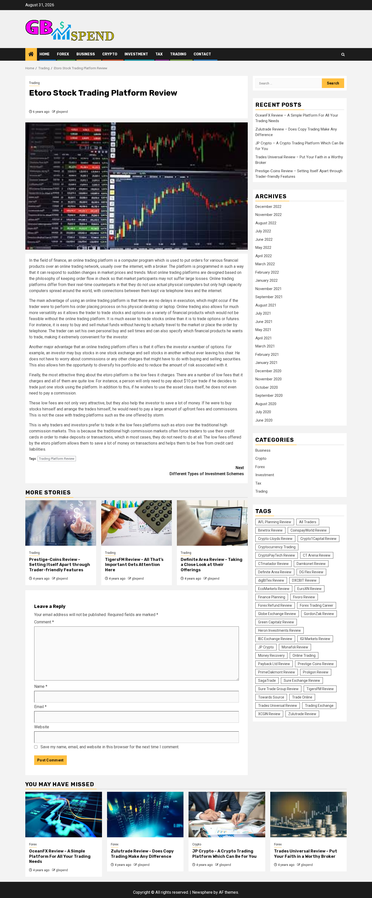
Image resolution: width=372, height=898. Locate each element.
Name (40, 686)
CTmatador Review (273, 563)
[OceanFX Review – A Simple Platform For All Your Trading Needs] (63, 814)
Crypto (109, 54)
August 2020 (265, 403)
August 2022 (265, 223)
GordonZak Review (319, 613)
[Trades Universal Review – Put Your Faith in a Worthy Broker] (308, 814)
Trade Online (302, 697)
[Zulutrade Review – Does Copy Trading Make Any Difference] (145, 814)
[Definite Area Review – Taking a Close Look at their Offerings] (212, 523)
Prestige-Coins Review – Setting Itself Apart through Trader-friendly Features (59, 565)
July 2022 (263, 231)
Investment (136, 54)
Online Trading (304, 655)
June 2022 (264, 239)
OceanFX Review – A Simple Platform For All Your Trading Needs (60, 856)
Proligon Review (315, 672)
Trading (178, 54)
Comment (44, 622)
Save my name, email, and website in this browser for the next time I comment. (109, 746)
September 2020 (269, 395)
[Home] (31, 54)
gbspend (62, 112)
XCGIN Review (269, 714)
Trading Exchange (319, 705)
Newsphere (202, 892)
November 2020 (268, 379)
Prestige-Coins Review (316, 664)
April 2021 (263, 338)
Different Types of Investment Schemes (207, 470)
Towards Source (271, 697)
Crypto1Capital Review (318, 538)
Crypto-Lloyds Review (275, 538)
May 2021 (263, 329)
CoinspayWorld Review (309, 530)
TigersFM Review (320, 689)
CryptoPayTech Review (276, 555)
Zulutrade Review (302, 714)
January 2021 (266, 362)
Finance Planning (271, 597)
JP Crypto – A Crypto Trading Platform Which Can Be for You (224, 854)
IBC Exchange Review (275, 639)
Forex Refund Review (275, 605)
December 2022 (268, 206)
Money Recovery (271, 655)
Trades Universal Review (277, 705)
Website (41, 727)
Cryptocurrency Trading (277, 547)
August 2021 (265, 305)
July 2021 (263, 313)
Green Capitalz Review (276, 622)
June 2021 (264, 321)
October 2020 (266, 387)
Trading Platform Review (56, 459)
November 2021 (268, 288)
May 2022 (263, 247)
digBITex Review (271, 580)
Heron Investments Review (279, 630)
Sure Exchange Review (302, 680)
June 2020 (264, 420)
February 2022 (267, 272)
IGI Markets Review (315, 639)
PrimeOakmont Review (276, 672)
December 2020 (268, 370)
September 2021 (269, 296)
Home (44, 54)
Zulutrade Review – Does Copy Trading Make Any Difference (142, 854)
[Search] (343, 54)
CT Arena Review (316, 555)
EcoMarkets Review (274, 588)
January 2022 (266, 280)
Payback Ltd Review (274, 664)
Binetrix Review (270, 530)
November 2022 (268, 214)
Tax (159, 54)
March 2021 (265, 346)
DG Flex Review (311, 572)
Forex (63, 54)
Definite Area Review (275, 572)
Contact (202, 54)
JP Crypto (266, 647)
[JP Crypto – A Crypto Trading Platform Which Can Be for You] (227, 814)
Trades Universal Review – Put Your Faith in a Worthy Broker (305, 854)
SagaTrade (267, 680)
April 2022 (263, 255)
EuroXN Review (309, 588)
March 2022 (265, 263)
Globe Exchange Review (277, 613)
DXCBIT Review (304, 580)
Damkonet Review (311, 563)
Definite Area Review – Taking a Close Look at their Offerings (211, 565)
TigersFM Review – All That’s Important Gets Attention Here (134, 565)
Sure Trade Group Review (278, 689)
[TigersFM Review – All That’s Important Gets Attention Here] (136, 523)
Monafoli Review (295, 647)
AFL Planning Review (274, 522)
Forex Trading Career (316, 605)
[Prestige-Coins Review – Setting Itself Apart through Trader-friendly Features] (60, 523)
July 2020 (263, 411)
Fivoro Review (304, 597)
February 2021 (267, 354)
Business (85, 54)
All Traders (307, 522)
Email (40, 706)
